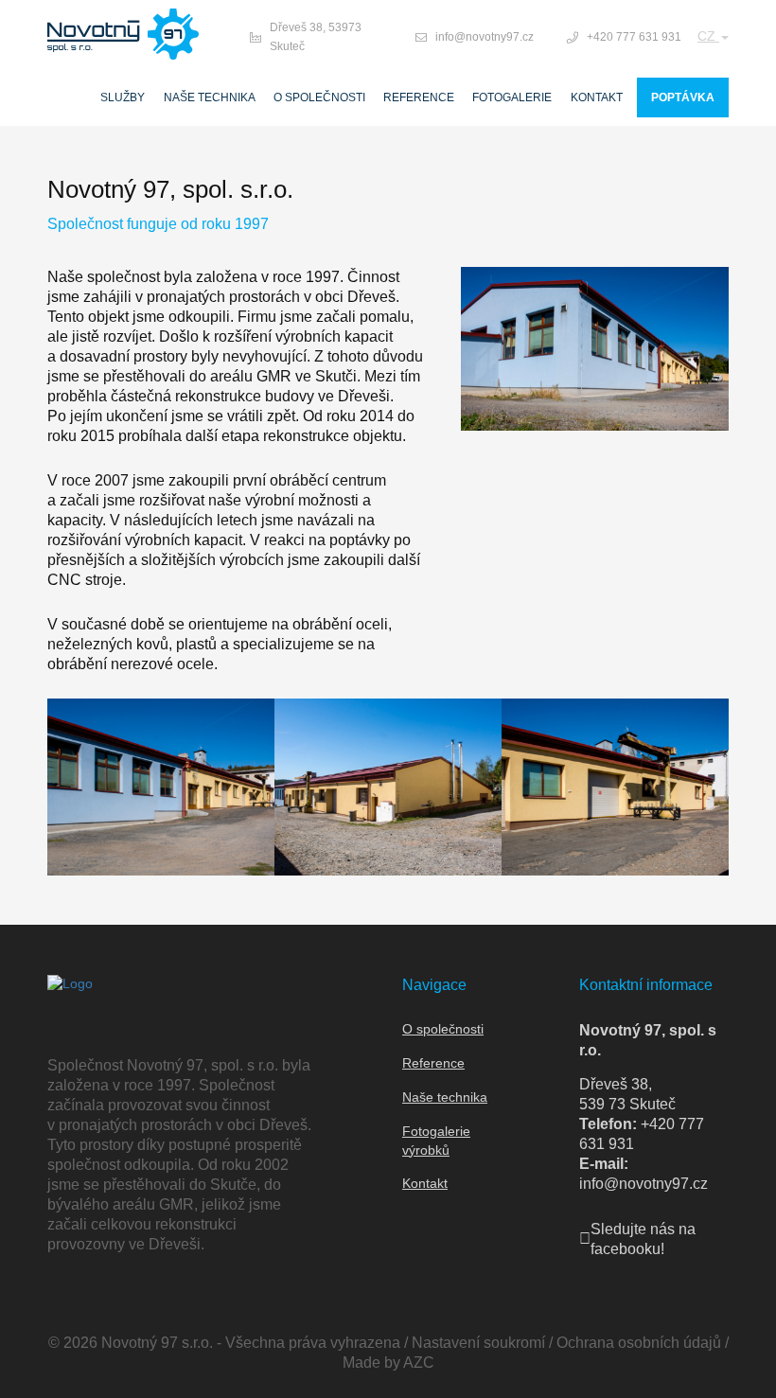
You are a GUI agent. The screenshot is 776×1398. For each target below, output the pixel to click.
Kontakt (597, 97)
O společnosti (319, 97)
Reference (418, 97)
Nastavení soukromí (478, 1343)
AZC (418, 1362)
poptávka (682, 97)
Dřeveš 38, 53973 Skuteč (316, 37)
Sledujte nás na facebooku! (643, 1239)
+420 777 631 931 (634, 37)
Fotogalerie (512, 97)
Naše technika (210, 97)
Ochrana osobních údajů (638, 1343)
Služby (122, 97)
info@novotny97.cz (484, 37)
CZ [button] (708, 36)
